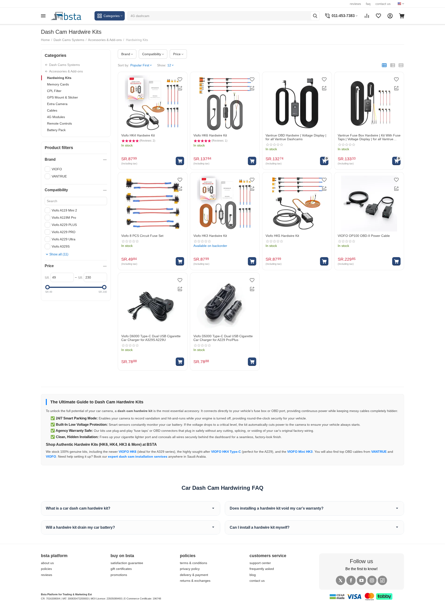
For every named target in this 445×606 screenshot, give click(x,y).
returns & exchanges (195, 580)
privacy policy (190, 569)
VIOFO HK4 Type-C (226, 451)
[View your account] (390, 16)
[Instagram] (372, 580)
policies (46, 569)
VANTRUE (379, 451)
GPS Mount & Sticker (62, 97)
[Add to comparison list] (180, 88)
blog (252, 575)
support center (260, 563)
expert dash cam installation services (137, 456)
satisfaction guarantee (127, 563)
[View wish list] (378, 15)
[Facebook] (351, 580)
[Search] (315, 16)
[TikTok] (382, 580)
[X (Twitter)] (340, 580)
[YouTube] (361, 580)
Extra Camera (57, 104)
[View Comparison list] (366, 15)
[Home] (71, 15)
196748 (157, 598)
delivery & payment (194, 575)
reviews (355, 4)
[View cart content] (401, 16)
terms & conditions (193, 563)
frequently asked (261, 569)
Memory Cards (58, 84)
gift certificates (121, 569)
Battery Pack (56, 130)
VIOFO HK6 (127, 451)
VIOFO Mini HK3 (300, 451)
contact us (383, 4)
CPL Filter (54, 91)
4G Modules (56, 117)
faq (368, 4)
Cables (52, 110)
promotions (119, 575)
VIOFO (51, 456)
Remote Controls (59, 123)
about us (47, 563)
